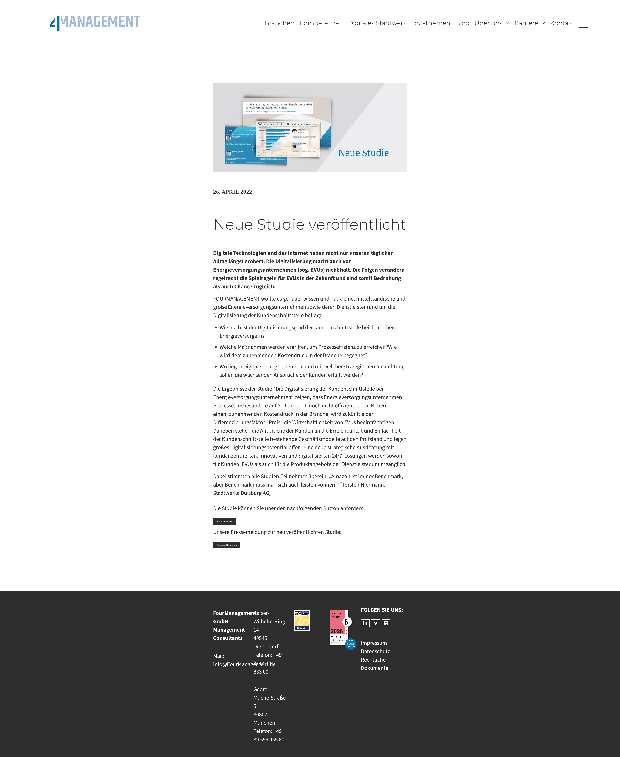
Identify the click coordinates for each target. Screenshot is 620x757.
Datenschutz (375, 651)
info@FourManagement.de (244, 664)
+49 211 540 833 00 (267, 663)
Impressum (374, 643)
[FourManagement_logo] (95, 18)
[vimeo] (375, 623)
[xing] (386, 623)
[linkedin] (365, 623)
